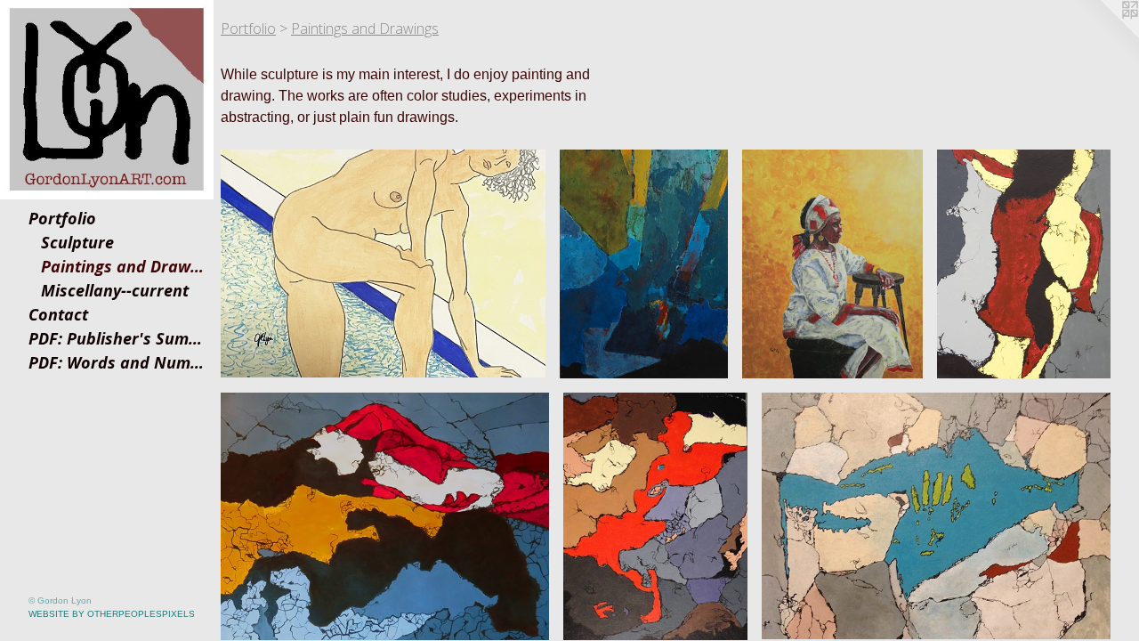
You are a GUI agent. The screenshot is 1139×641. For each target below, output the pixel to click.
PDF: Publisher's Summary (117, 338)
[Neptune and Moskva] (644, 264)
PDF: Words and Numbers (117, 362)
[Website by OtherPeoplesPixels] (1103, 35)
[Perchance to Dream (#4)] (936, 516)
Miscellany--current (115, 290)
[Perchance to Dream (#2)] (385, 516)
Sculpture (77, 242)
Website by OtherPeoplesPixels (111, 614)
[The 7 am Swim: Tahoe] (383, 263)
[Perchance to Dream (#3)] (655, 516)
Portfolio (62, 218)
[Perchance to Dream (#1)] (1024, 264)
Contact (58, 314)
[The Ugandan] (832, 264)
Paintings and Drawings (124, 266)
